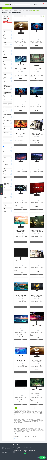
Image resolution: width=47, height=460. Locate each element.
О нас (3, 447)
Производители (4, 452)
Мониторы (27, 10)
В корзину (21, 47)
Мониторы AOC (34, 436)
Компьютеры (6, 10)
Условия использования (6, 451)
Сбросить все (8, 22)
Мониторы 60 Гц (18, 436)
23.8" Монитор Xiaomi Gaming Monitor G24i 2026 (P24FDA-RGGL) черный (20, 102)
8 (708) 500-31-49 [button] (27, 447)
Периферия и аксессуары (13, 10)
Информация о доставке (6, 448)
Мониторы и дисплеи (21, 10)
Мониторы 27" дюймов (26, 436)
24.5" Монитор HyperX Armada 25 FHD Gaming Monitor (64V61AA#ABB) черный (37, 231)
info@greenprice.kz (27, 448)
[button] (13, 1)
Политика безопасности (6, 449)
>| (41, 408)
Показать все (5, 39)
